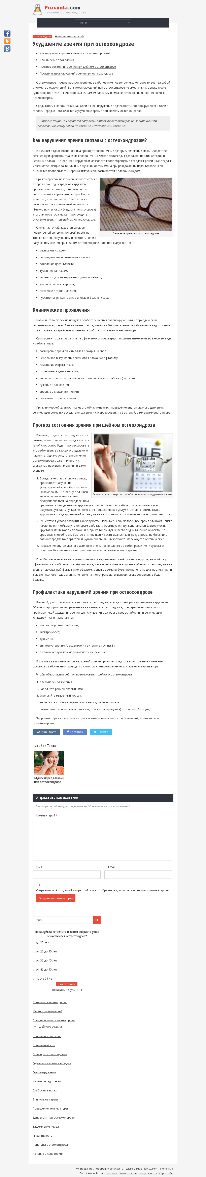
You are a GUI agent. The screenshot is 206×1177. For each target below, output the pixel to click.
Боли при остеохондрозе (50, 1054)
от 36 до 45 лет (46, 960)
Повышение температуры (50, 1108)
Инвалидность (43, 1135)
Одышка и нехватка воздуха (52, 1063)
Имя (39, 867)
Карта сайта (166, 1173)
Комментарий (47, 815)
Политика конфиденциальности (138, 1173)
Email (111, 867)
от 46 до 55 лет (46, 969)
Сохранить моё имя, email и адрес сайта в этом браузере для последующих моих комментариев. (102, 890)
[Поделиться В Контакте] (7, 48)
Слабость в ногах (45, 1090)
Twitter (103, 732)
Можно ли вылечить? (47, 1011)
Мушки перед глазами (48, 1081)
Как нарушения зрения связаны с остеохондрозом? (75, 53)
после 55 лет (45, 978)
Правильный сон (44, 1045)
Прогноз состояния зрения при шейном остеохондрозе (78, 66)
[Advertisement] (135, 982)
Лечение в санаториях (48, 1154)
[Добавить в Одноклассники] (7, 41)
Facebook (76, 732)
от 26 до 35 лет (46, 951)
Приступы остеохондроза (50, 1144)
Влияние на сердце (46, 1099)
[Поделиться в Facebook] (7, 33)
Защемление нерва (46, 1126)
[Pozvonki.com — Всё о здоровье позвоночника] (60, 14)
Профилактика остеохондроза (54, 1020)
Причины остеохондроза (50, 1002)
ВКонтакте (48, 732)
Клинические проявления (57, 60)
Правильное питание (47, 1036)
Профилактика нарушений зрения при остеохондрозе (76, 73)
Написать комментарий (69, 36)
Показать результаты (67, 990)
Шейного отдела (50, 1026)
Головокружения (44, 1072)
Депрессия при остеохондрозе (54, 1117)
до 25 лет (42, 942)
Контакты (111, 1173)
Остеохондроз (42, 36)
